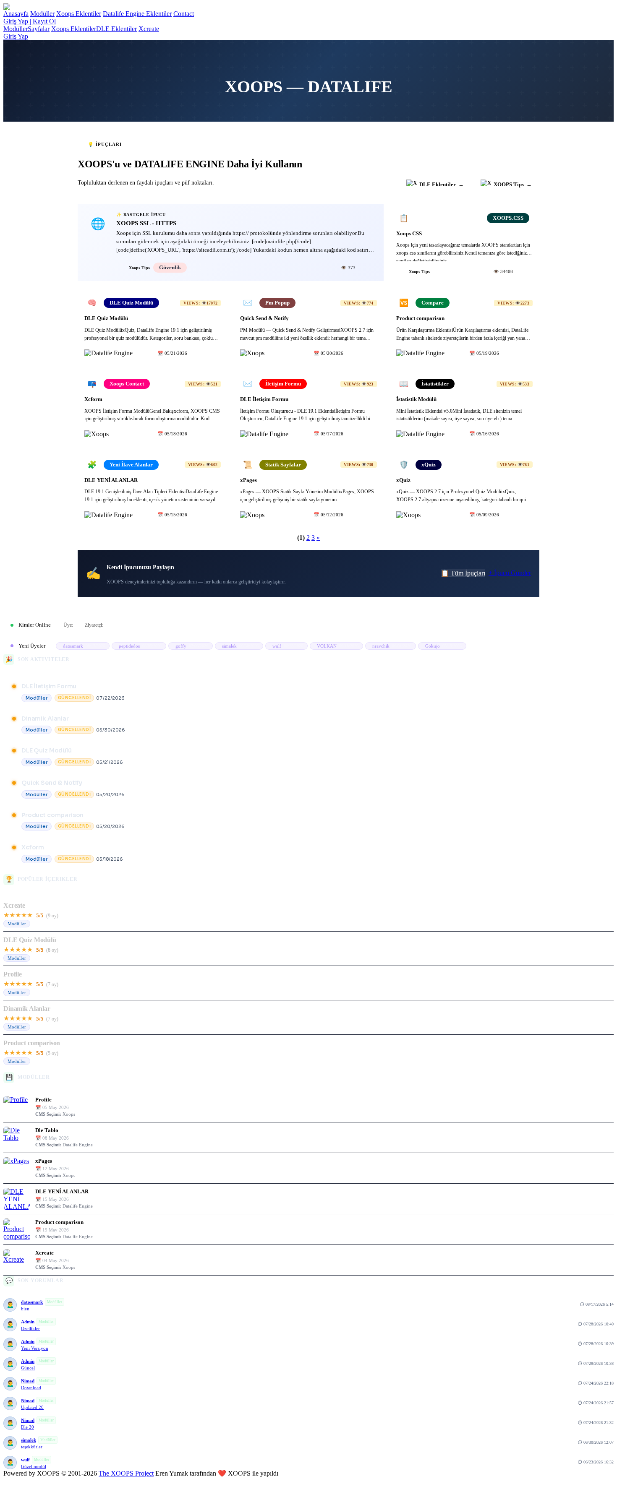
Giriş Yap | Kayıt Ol (29, 21)
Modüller (42, 13)
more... (596, 624)
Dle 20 (27, 1426)
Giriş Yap (15, 36)
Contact (183, 13)
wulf (25, 1459)
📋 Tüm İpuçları (463, 573)
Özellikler (30, 1328)
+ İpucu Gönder (510, 572)
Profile (12, 974)
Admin (27, 1321)
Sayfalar (39, 28)
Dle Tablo (46, 1130)
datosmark (32, 1301)
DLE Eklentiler (116, 28)
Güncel (28, 1367)
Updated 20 (32, 1407)
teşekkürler (31, 1446)
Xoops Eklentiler (78, 13)
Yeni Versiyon (34, 1348)
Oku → (368, 267)
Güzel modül (33, 1466)
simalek (28, 1439)
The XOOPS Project (126, 1473)
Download (31, 1387)
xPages (43, 1161)
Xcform (32, 847)
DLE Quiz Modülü (46, 750)
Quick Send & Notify (51, 782)
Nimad (27, 1380)
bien (25, 1308)
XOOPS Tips (513, 184)
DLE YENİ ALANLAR (62, 1191)
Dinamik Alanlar (45, 718)
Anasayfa (16, 13)
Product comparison (52, 815)
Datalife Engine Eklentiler (137, 13)
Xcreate (149, 28)
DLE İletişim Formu (48, 686)
